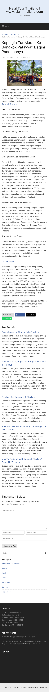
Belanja (4, 568)
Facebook (20, 315)
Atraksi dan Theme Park (11, 564)
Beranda (5, 34)
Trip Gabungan (8, 261)
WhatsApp (7, 318)
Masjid (4, 578)
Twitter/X (31, 315)
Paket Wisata (7, 582)
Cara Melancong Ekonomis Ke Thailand (20, 332)
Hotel (4, 573)
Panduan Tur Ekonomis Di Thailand (18, 397)
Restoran (5, 587)
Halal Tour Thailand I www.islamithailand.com (24, 10)
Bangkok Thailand (9, 104)
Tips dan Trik (14, 34)
